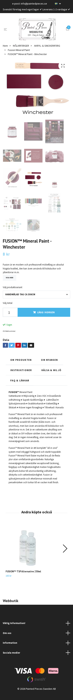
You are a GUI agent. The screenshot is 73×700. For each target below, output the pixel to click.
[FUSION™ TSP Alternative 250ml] (36, 552)
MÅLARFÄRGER (21, 51)
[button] (64, 554)
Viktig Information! (14, 628)
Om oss (7, 638)
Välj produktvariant (12, 292)
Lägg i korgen (46, 317)
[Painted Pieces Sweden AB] (37, 32)
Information (10, 648)
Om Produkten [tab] (21, 365)
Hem (5, 51)
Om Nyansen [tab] (50, 365)
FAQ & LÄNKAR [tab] (19, 385)
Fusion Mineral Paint (19, 55)
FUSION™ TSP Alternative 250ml (23, 577)
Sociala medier (11, 658)
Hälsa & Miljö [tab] (51, 375)
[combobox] (36, 300)
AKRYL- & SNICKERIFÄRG (47, 51)
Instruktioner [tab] (21, 375)
